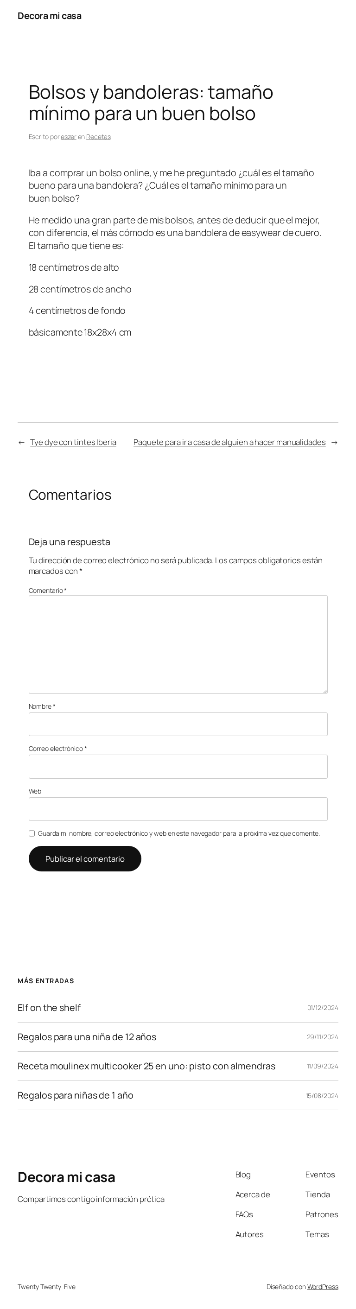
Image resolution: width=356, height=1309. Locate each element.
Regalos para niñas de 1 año (75, 1095)
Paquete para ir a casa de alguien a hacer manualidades (230, 442)
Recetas (98, 136)
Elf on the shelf (49, 1008)
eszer (68, 136)
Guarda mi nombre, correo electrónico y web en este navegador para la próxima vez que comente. (179, 833)
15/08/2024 (322, 1095)
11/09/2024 (322, 1065)
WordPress (322, 1286)
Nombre (42, 706)
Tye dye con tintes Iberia (73, 442)
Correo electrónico (58, 748)
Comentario (48, 590)
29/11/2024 (322, 1036)
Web (35, 791)
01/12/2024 (322, 1007)
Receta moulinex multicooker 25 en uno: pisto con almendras (146, 1066)
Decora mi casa (49, 15)
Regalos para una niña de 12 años (87, 1037)
